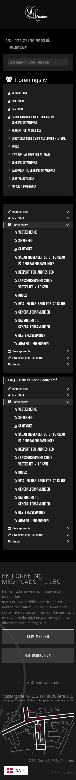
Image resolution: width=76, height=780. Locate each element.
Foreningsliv (18, 47)
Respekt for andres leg (26, 131)
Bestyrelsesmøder (23, 178)
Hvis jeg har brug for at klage (31, 154)
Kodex (15, 146)
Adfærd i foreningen (24, 186)
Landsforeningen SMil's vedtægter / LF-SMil (39, 138)
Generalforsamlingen (25, 162)
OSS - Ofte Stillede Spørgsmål (28, 41)
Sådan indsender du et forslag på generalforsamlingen (33, 120)
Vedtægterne (19, 93)
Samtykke (17, 109)
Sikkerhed (18, 101)
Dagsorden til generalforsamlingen (34, 170)
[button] (38, 22)
